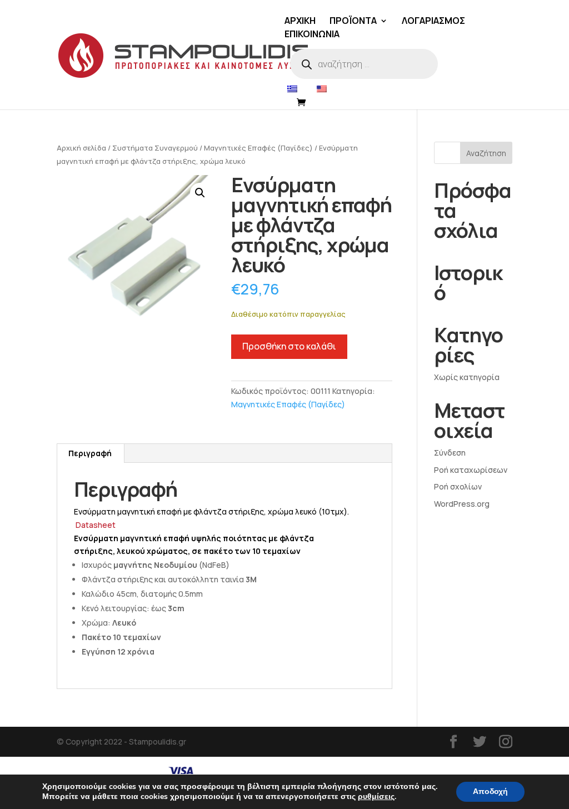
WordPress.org (462, 503)
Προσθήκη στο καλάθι (289, 346)
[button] (200, 193)
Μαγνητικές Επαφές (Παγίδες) (258, 148)
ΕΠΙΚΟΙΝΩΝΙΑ (312, 35)
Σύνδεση (450, 452)
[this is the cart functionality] (304, 103)
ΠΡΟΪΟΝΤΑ (353, 22)
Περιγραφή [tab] (90, 453)
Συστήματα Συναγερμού (155, 148)
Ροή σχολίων (458, 486)
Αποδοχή (490, 791)
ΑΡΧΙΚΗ (300, 22)
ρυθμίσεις (376, 797)
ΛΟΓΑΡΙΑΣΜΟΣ (433, 22)
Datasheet (96, 525)
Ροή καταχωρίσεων (470, 470)
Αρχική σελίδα (81, 148)
